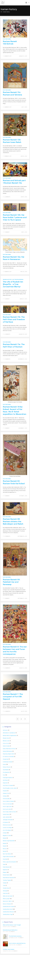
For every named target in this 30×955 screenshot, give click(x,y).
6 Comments (13, 926)
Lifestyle (5, 832)
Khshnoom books (7, 824)
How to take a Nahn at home (9, 811)
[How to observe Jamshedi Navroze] (5, 943)
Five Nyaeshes (6, 772)
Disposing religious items (8, 753)
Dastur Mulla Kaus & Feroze (9, 748)
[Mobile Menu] (26, 2)
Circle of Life (6, 743)
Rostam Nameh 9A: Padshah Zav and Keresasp (11, 582)
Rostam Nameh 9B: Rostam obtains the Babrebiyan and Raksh (13, 521)
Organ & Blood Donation (8, 856)
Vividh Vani (5, 893)
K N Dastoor (5, 822)
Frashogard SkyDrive (7, 777)
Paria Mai (5, 859)
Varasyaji (5, 890)
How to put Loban (7, 809)
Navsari (4, 851)
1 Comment (7, 232)
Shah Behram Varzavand (8, 877)
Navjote (4, 843)
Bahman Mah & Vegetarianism (10, 735)
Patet (4, 864)
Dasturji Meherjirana (7, 751)
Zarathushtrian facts (7, 909)
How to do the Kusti (7, 803)
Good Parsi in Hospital (8, 785)
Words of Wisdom (7, 903)
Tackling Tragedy (7, 880)
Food (4, 775)
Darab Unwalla (6, 746)
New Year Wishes (7, 853)
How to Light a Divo (7, 806)
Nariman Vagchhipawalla (8, 840)
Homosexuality (6, 798)
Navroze (5, 848)
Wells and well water (7, 896)
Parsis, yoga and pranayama (9, 861)
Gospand (5, 790)
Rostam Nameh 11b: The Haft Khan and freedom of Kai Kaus (14, 319)
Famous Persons (6, 767)
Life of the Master (7, 830)
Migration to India (7, 835)
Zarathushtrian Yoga (7, 914)
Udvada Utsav (6, 888)
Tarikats (5, 882)
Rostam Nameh (7, 39)
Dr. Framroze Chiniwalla (8, 756)
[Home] (1, 11)
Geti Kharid (5, 780)
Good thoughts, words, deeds (10, 788)
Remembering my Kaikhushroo (10, 930)
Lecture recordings (17, 279)
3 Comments (7, 536)
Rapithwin (5, 869)
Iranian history (6, 11)
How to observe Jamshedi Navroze (17, 943)
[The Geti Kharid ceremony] (5, 936)
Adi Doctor (5, 730)
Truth (4, 885)
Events (4, 764)
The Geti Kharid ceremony (15, 936)
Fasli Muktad (6, 769)
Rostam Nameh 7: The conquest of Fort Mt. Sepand (13, 696)
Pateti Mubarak (6, 867)
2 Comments (7, 196)
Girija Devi (5, 782)
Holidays (5, 796)
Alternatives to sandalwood (9, 732)
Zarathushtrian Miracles (8, 911)
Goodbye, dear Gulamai (8, 949)
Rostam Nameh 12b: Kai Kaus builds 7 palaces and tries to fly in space (15, 217)
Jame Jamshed (6, 817)
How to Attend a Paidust (8, 801)
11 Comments (20, 937)
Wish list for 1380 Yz (7, 901)
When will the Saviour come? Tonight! (12, 924)
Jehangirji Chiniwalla (7, 819)
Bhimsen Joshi (6, 740)
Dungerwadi (5, 759)
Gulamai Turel (6, 793)
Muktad (4, 838)
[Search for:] (28, 2)
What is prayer (6, 898)
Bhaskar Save (6, 738)
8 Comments (19, 944)
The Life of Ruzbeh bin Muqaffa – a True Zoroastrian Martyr (13, 284)
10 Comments (12, 931)
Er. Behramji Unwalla (7, 761)
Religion (4, 872)
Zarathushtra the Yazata (8, 906)
